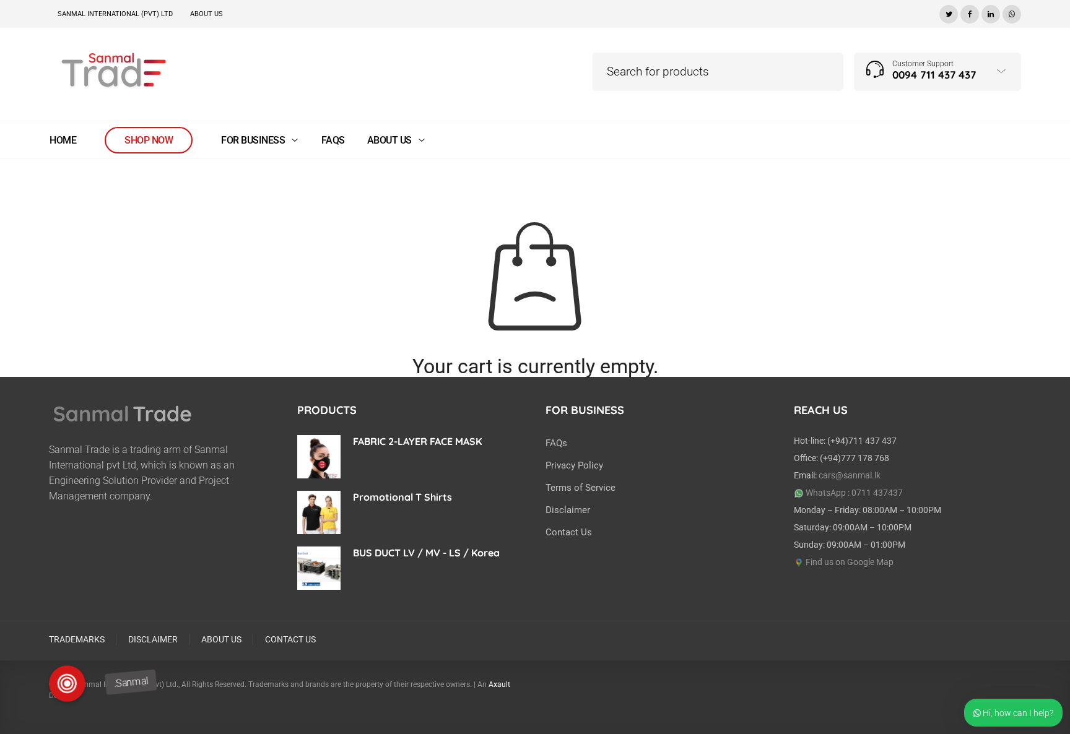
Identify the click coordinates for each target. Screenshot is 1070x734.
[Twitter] (948, 12)
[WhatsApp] (1012, 12)
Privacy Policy (574, 465)
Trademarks (77, 639)
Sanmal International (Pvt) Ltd (115, 14)
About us (206, 14)
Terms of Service (580, 487)
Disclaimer (568, 510)
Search (167, 29)
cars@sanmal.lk (850, 475)
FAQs (556, 443)
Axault (499, 684)
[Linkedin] (990, 12)
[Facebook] (969, 12)
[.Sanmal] (68, 683)
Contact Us (569, 532)
